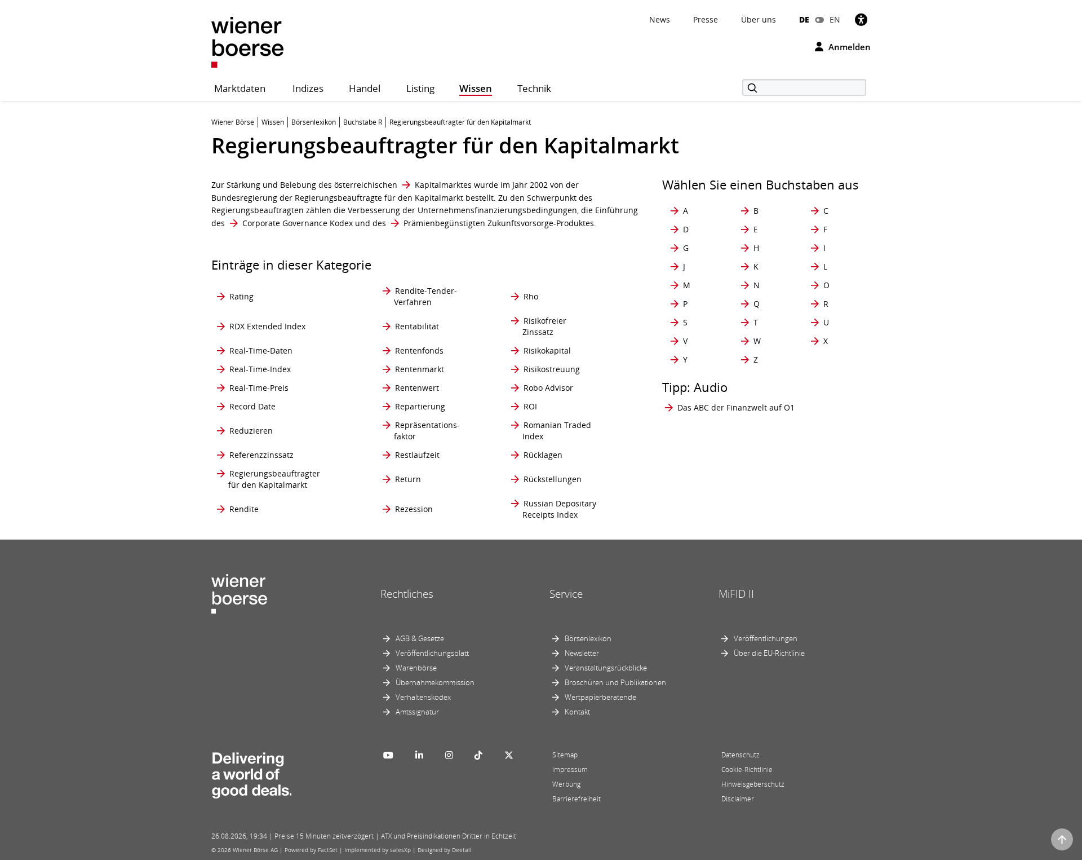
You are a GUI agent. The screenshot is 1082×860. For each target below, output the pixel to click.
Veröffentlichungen (765, 638)
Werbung (566, 784)
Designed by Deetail (445, 850)
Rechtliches (406, 593)
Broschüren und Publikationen (615, 682)
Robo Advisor (548, 387)
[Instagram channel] (449, 755)
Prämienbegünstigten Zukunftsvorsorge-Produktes (498, 223)
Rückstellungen (553, 479)
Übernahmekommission (435, 682)
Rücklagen (543, 454)
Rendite (244, 509)
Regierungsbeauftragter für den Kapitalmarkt (274, 479)
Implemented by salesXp (377, 850)
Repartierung (420, 406)
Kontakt (577, 712)
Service (566, 593)
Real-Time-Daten (260, 350)
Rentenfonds (419, 350)
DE (804, 19)
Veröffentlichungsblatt (432, 653)
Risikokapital (547, 350)
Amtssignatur (417, 712)
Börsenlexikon (588, 638)
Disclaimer (737, 799)
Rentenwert (417, 387)
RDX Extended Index (267, 326)
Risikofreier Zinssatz (544, 326)
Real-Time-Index (260, 369)
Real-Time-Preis (259, 387)
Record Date (252, 406)
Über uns (758, 19)
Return (408, 479)
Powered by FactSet (311, 850)
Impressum (570, 769)
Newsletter (582, 653)
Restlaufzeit (417, 454)
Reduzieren (251, 430)
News (659, 19)
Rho (531, 296)
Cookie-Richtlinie (747, 769)
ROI (530, 406)
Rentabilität (417, 326)
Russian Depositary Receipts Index (559, 509)
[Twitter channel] (508, 755)
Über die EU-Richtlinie (769, 653)
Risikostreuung (552, 369)
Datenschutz (740, 755)
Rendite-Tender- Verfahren (425, 296)
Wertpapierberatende (600, 697)
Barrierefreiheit (576, 799)
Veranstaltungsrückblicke (606, 668)
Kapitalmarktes (443, 184)
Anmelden (848, 46)
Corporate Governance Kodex (297, 223)
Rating (241, 296)
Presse (705, 19)
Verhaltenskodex (423, 697)
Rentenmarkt (419, 369)
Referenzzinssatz (261, 454)
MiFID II (736, 593)
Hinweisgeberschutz (752, 784)
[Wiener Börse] (247, 41)
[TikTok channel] (478, 755)
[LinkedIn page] (419, 755)
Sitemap (565, 755)
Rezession (414, 509)
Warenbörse (416, 668)
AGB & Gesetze (420, 638)
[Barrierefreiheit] (861, 19)
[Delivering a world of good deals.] (251, 772)
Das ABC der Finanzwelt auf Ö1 (736, 407)
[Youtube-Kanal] (388, 755)
